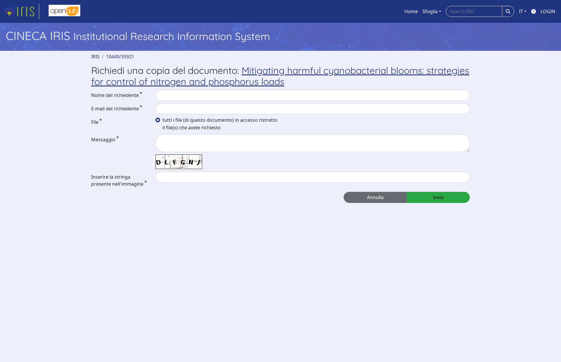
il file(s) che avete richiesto (191, 127)
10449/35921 (120, 56)
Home (411, 11)
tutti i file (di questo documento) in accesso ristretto (219, 120)
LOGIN (548, 11)
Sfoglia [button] (430, 11)
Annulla (375, 197)
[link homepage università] (64, 11)
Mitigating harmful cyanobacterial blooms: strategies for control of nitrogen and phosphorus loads (280, 76)
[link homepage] (21, 11)
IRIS (95, 56)
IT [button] (521, 11)
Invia (438, 197)
